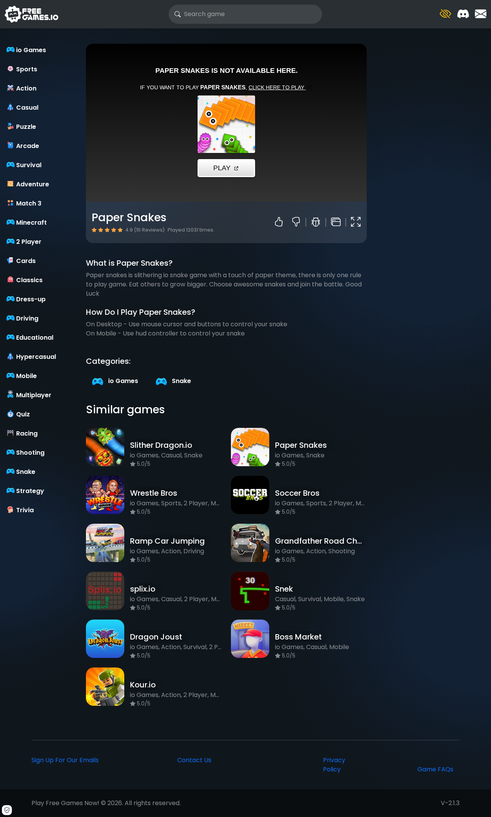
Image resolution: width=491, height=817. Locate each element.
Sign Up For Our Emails (65, 760)
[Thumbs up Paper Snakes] (281, 222)
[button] (445, 14)
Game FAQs (435, 769)
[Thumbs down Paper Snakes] (299, 222)
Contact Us (194, 760)
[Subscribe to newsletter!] (480, 14)
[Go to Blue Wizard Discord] (463, 14)
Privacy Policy (334, 765)
